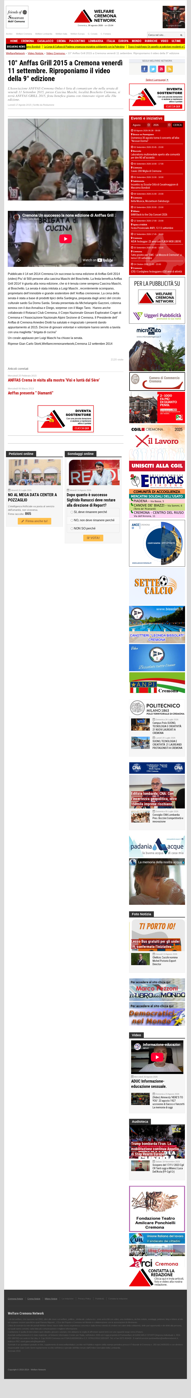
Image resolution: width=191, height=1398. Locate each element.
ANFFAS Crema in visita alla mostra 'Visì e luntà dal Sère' (54, 380)
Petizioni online (21, 454)
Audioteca (140, 1121)
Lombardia (95, 41)
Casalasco (45, 41)
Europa (123, 41)
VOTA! (95, 538)
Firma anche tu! (36, 521)
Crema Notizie (33, 1299)
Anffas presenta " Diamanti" (30, 393)
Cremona (27, 41)
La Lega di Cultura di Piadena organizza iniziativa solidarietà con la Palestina (52, 46)
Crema (61, 41)
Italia (111, 41)
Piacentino (77, 41)
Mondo (136, 41)
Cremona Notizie (15, 1299)
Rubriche (151, 41)
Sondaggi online (81, 454)
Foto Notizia (141, 914)
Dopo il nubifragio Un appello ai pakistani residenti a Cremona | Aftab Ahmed (136, 46)
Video (164, 41)
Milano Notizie (51, 1299)
